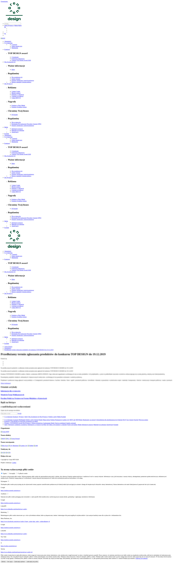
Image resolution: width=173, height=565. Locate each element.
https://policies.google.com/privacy (10, 490)
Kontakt (6, 133)
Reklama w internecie (18, 94)
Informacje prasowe (17, 129)
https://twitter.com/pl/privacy (9, 546)
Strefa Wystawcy (9, 25)
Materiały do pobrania (18, 130)
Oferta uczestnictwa (37, 423)
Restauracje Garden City (62, 420)
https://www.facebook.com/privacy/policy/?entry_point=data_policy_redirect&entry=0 (25, 521)
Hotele (41, 420)
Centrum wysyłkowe (17, 96)
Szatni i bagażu (16, 79)
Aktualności (7, 41)
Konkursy (7, 49)
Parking (52, 420)
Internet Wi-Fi (122, 420)
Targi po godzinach (60, 423)
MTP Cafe (73, 420)
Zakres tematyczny (17, 46)
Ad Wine (43, 424)
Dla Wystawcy (8, 83)
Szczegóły (12, 473)
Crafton (14, 462)
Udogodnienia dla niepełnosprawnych (107, 420)
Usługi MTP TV (16, 98)
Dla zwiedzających (17, 77)
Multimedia (15, 48)
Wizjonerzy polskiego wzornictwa (17, 424)
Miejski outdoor (16, 93)
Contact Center (16, 91)
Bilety (20, 25)
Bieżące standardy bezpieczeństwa (21, 82)
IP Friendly (15, 114)
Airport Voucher (133, 420)
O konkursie (15, 57)
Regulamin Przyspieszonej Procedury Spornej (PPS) (26, 124)
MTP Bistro (79, 420)
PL (5, 27)
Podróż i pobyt (52, 417)
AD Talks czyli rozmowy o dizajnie (56, 424)
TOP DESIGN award (16, 421)
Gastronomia (46, 423)
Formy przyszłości (72, 424)
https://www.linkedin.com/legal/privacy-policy (14, 509)
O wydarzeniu (8, 43)
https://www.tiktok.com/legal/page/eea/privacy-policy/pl (16, 552)
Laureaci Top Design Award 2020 (21, 60)
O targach (14, 44)
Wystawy (21, 417)
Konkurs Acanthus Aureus (19, 107)
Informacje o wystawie (34, 424)
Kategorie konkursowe (18, 58)
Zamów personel (71, 423)
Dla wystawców (16, 122)
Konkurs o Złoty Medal (18, 105)
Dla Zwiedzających (9, 62)
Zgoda (5, 473)
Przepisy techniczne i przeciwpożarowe (23, 80)
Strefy (26, 417)
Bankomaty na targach (89, 420)
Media (16, 25)
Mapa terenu (46, 420)
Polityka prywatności (142, 558)
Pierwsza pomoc (143, 420)
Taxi (127, 420)
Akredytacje (15, 132)
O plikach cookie (22, 473)
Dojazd (36, 420)
